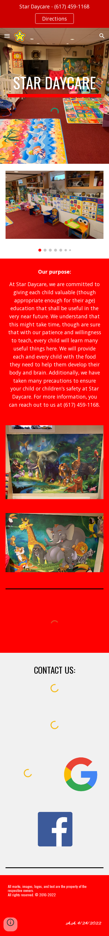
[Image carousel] (55, 211)
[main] (55, 85)
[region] (54, 14)
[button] (7, 36)
